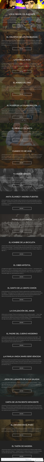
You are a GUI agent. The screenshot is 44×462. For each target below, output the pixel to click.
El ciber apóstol (22, 265)
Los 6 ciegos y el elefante (22, 14)
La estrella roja (22, 60)
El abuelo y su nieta (22, 128)
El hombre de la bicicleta (22, 242)
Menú (40, 1)
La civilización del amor (22, 311)
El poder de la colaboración (22, 105)
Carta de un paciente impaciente (22, 402)
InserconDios (22, 6)
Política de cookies (28, 459)
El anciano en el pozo (22, 425)
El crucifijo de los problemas (22, 37)
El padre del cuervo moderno (22, 334)
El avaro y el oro (22, 83)
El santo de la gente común (22, 288)
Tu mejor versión (22, 174)
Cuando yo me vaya (22, 151)
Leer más (18, 26)
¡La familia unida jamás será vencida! (22, 356)
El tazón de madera (22, 446)
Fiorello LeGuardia (22, 219)
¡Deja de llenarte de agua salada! (22, 379)
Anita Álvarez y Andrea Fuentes (22, 197)
